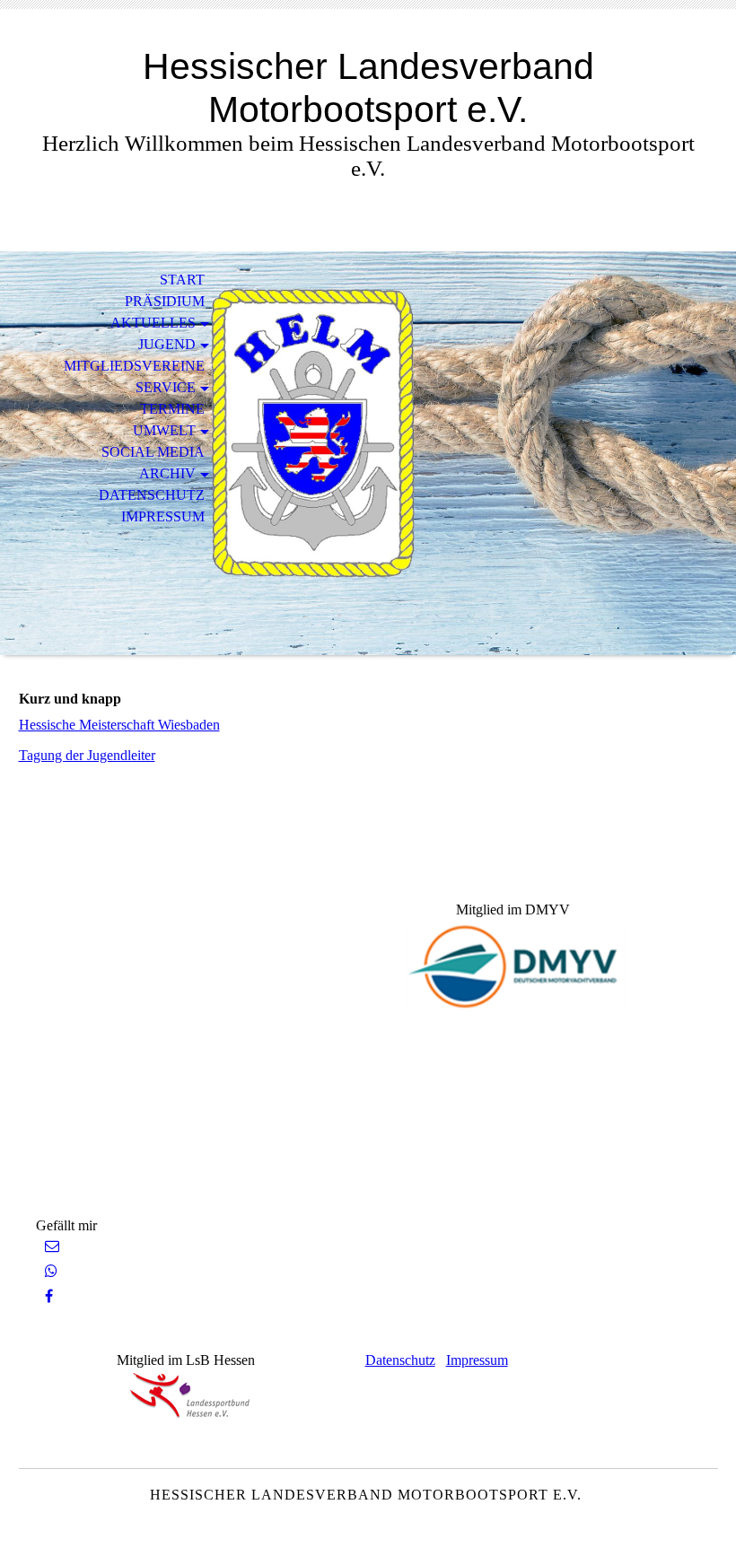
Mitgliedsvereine (134, 365)
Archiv (167, 473)
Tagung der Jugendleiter (87, 755)
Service (166, 387)
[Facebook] (49, 1296)
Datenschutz (152, 495)
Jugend (167, 344)
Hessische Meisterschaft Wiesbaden (119, 724)
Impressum (163, 516)
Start (182, 279)
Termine (172, 408)
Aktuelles (153, 322)
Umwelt (164, 430)
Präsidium (165, 301)
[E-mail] (52, 1246)
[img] (368, 453)
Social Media (153, 451)
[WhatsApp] (51, 1271)
